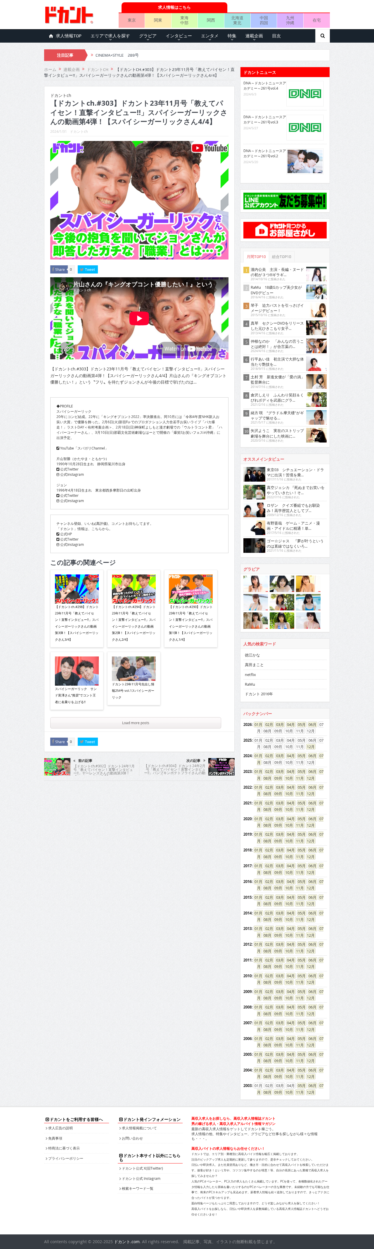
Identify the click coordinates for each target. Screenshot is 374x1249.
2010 (247, 975)
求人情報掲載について (139, 1128)
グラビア (148, 36)
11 (298, 778)
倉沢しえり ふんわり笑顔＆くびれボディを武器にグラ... (277, 397)
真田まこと (254, 664)
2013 (247, 928)
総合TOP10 (281, 257)
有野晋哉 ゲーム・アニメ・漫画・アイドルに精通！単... (293, 525)
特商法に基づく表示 (64, 1148)
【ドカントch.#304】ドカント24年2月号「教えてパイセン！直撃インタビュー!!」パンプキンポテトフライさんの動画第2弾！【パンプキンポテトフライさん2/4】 (174, 772)
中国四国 (264, 20)
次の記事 (193, 761)
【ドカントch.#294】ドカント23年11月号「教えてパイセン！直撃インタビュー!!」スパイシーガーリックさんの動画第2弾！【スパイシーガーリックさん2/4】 (134, 623)
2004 (247, 1070)
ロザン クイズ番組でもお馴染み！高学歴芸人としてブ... (293, 508)
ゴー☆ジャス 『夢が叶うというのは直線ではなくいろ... (295, 543)
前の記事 (85, 761)
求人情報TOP (69, 36)
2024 (247, 755)
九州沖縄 (290, 20)
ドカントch (79, 131)
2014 (247, 913)
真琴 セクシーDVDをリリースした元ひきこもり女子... (277, 325)
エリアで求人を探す (110, 36)
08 (266, 778)
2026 (247, 724)
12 (309, 746)
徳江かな (252, 655)
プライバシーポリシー (65, 1158)
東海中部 (184, 20)
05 (300, 724)
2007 (247, 1022)
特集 (232, 36)
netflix (250, 674)
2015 (247, 897)
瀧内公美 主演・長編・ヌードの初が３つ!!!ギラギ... (277, 272)
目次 (276, 36)
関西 (211, 20)
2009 (247, 991)
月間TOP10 (256, 257)
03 (278, 724)
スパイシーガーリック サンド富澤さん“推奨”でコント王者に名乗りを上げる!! (76, 695)
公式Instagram (71, 474)
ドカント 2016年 (259, 693)
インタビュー (179, 36)
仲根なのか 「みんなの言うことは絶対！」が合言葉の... (277, 344)
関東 (158, 20)
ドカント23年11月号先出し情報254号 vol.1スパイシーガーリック (133, 690)
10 (287, 778)
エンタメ (210, 36)
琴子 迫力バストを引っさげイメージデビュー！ (277, 308)
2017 (247, 865)
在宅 (317, 20)
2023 (247, 771)
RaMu (250, 684)
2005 (247, 1054)
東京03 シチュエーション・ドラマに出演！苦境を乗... (295, 472)
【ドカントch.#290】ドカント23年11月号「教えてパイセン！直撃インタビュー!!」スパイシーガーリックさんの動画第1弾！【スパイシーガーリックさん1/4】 (191, 623)
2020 (247, 818)
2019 (247, 834)
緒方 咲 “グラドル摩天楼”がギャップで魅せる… (277, 415)
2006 (247, 1038)
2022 (247, 787)
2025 (247, 740)
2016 (247, 881)
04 (289, 724)
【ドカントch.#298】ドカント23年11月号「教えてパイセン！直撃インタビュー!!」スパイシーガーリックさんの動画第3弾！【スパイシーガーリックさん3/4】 (77, 623)
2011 (247, 960)
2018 (247, 850)
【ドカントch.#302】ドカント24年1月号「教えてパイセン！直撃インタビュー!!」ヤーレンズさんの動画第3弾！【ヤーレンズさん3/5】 (104, 771)
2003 (247, 1085)
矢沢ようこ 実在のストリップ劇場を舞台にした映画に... (277, 433)
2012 (247, 944)
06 (311, 724)
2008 (247, 1007)
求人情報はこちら (174, 7)
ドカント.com (127, 1241)
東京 (132, 20)
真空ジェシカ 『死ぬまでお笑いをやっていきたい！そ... (296, 490)
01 (256, 724)
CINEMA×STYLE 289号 (117, 55)
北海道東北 (237, 20)
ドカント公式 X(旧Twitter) (142, 1168)
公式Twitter (69, 469)
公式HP (65, 534)
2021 (247, 803)
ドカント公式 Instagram (141, 1178)
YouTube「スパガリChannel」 (83, 448)
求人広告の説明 (60, 1128)
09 (276, 778)
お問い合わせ (132, 1138)
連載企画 (254, 36)
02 (267, 724)
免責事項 (55, 1138)
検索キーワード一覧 (137, 1188)
